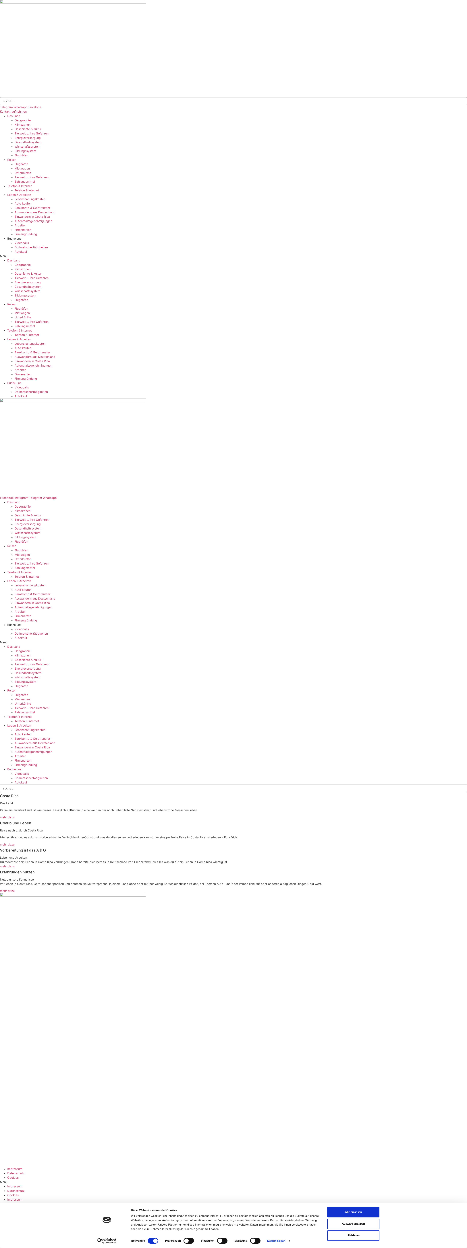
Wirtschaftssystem (27, 146)
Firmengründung (26, 234)
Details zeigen (276, 1240)
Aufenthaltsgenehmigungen (33, 221)
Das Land (13, 116)
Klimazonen (22, 124)
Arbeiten (20, 225)
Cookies (13, 1177)
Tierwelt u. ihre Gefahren (32, 133)
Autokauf (21, 251)
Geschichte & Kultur (28, 129)
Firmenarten (23, 230)
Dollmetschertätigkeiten (31, 247)
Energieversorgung (28, 138)
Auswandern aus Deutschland (35, 212)
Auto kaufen (23, 203)
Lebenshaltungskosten (30, 199)
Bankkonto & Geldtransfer (32, 208)
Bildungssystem (25, 151)
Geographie (23, 120)
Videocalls (22, 243)
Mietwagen (22, 168)
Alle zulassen (353, 1212)
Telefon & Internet (19, 186)
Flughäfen (21, 155)
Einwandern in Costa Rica (32, 216)
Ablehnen (353, 1235)
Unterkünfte (23, 173)
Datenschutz (16, 1173)
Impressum (14, 1169)
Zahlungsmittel (25, 181)
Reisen (11, 159)
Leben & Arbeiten (19, 195)
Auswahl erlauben (353, 1223)
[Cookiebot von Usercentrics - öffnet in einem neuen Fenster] (107, 1241)
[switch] (189, 1241)
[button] (13, 111)
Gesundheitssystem (28, 142)
